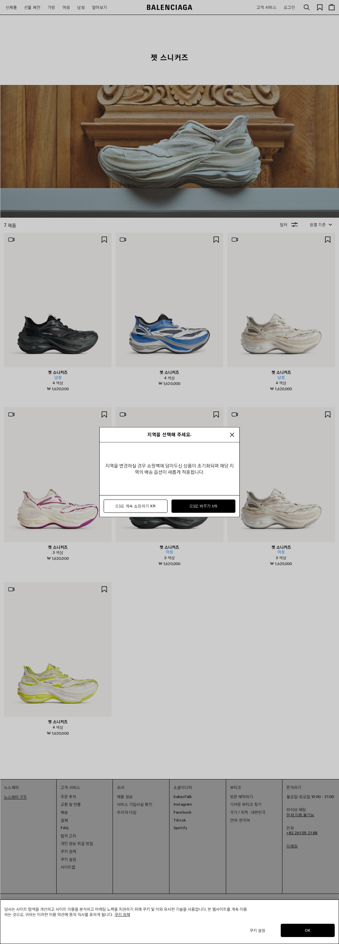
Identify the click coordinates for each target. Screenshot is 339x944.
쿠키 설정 (258, 930)
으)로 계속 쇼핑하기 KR (135, 505)
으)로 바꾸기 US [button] (203, 505)
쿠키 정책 (122, 914)
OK (308, 930)
